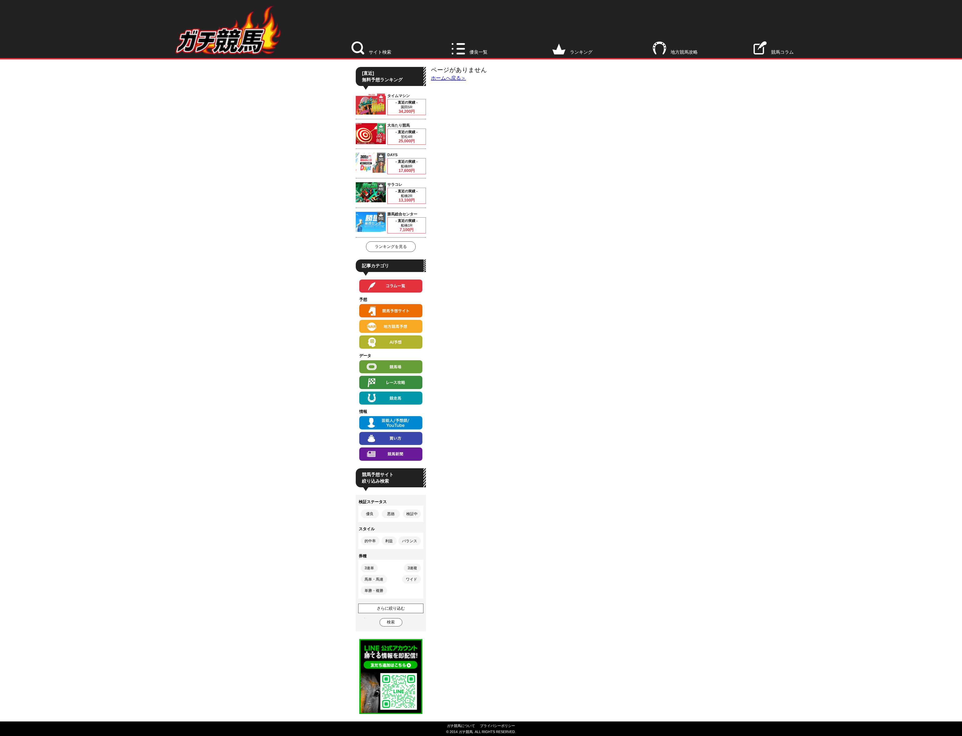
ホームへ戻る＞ (448, 77)
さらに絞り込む (391, 608)
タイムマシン (398, 96)
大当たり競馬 (398, 125)
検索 (391, 622)
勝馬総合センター (402, 214)
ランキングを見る (391, 246)
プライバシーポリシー (497, 725)
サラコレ (394, 184)
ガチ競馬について (461, 725)
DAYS (392, 155)
